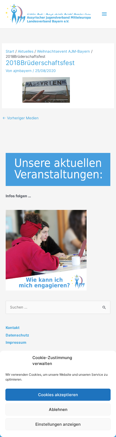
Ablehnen (58, 409)
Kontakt (12, 327)
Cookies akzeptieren (58, 394)
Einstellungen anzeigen (58, 424)
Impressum (16, 342)
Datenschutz (17, 335)
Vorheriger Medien (20, 118)
